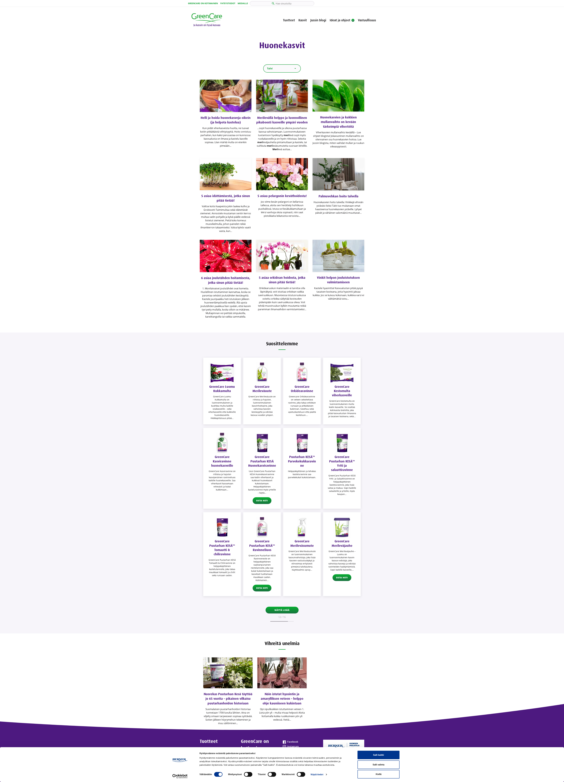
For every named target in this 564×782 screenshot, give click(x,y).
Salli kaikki (378, 755)
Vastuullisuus (367, 20)
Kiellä (378, 774)
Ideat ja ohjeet (340, 20)
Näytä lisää (282, 610)
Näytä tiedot (317, 774)
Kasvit (302, 20)
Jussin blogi (318, 20)
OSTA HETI (262, 500)
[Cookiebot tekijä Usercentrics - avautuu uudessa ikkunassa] (180, 776)
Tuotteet (289, 20)
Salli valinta (378, 764)
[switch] (248, 774)
